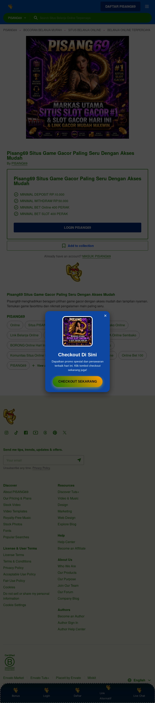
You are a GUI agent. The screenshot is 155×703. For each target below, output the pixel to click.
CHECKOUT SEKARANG (77, 381)
